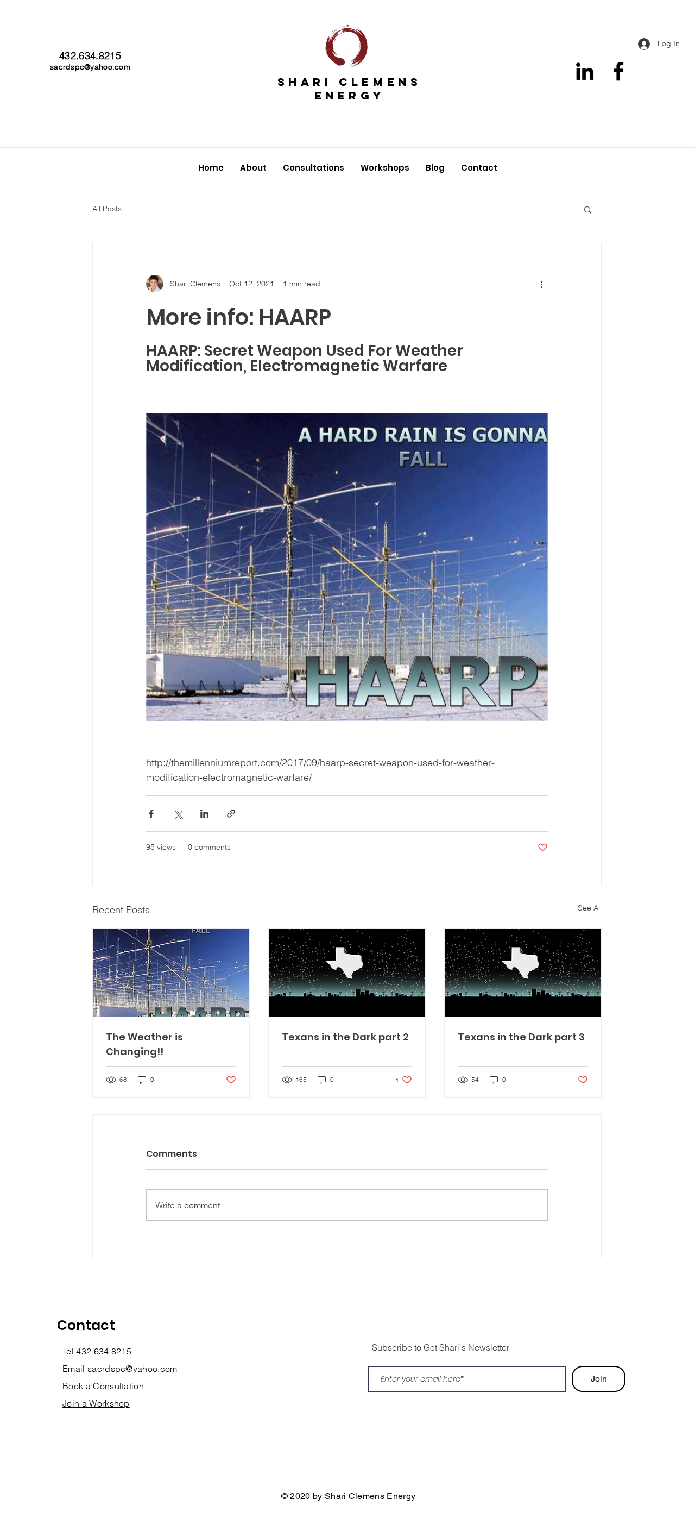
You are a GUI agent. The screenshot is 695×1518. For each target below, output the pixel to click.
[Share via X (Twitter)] (178, 813)
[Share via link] (231, 813)
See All (590, 908)
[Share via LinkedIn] (204, 813)
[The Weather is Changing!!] (171, 973)
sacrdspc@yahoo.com (90, 67)
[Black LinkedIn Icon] (584, 71)
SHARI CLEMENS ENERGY (349, 88)
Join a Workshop (96, 1403)
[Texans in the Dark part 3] (523, 973)
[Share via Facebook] (151, 813)
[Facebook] (618, 71)
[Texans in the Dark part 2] (347, 973)
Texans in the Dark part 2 (345, 1037)
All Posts (107, 209)
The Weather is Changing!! (144, 1044)
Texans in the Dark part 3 (521, 1037)
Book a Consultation (103, 1386)
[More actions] (541, 283)
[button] (588, 209)
